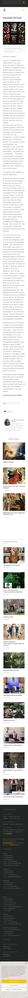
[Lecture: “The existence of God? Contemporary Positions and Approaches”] (14, 580)
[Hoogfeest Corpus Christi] (14, 710)
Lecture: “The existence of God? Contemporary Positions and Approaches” (13, 591)
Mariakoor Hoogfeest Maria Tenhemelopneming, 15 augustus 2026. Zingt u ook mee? (13, 643)
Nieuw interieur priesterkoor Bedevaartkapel (13, 796)
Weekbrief (10, 411)
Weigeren (14, 985)
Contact (25, 993)
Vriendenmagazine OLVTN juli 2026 (11, 565)
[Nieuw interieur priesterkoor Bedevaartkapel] (14, 787)
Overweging (10, 51)
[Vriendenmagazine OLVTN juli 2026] (14, 555)
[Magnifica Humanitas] (14, 452)
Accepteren (14, 981)
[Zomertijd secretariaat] (14, 607)
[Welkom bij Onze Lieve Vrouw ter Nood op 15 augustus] (14, 476)
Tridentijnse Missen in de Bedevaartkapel (12, 745)
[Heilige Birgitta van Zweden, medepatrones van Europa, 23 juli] (14, 502)
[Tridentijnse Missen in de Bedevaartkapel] (14, 735)
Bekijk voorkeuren (14, 989)
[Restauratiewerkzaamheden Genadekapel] (14, 685)
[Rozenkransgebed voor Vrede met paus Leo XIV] (14, 760)
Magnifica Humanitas (8, 462)
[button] (26, 963)
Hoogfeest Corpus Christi (9, 720)
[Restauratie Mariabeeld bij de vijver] (14, 660)
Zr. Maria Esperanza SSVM (12, 48)
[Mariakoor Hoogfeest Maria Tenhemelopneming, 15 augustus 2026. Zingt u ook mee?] (14, 632)
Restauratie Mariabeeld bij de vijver (11, 670)
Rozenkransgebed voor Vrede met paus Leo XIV (13, 771)
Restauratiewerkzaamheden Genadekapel (12, 695)
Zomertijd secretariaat (8, 616)
